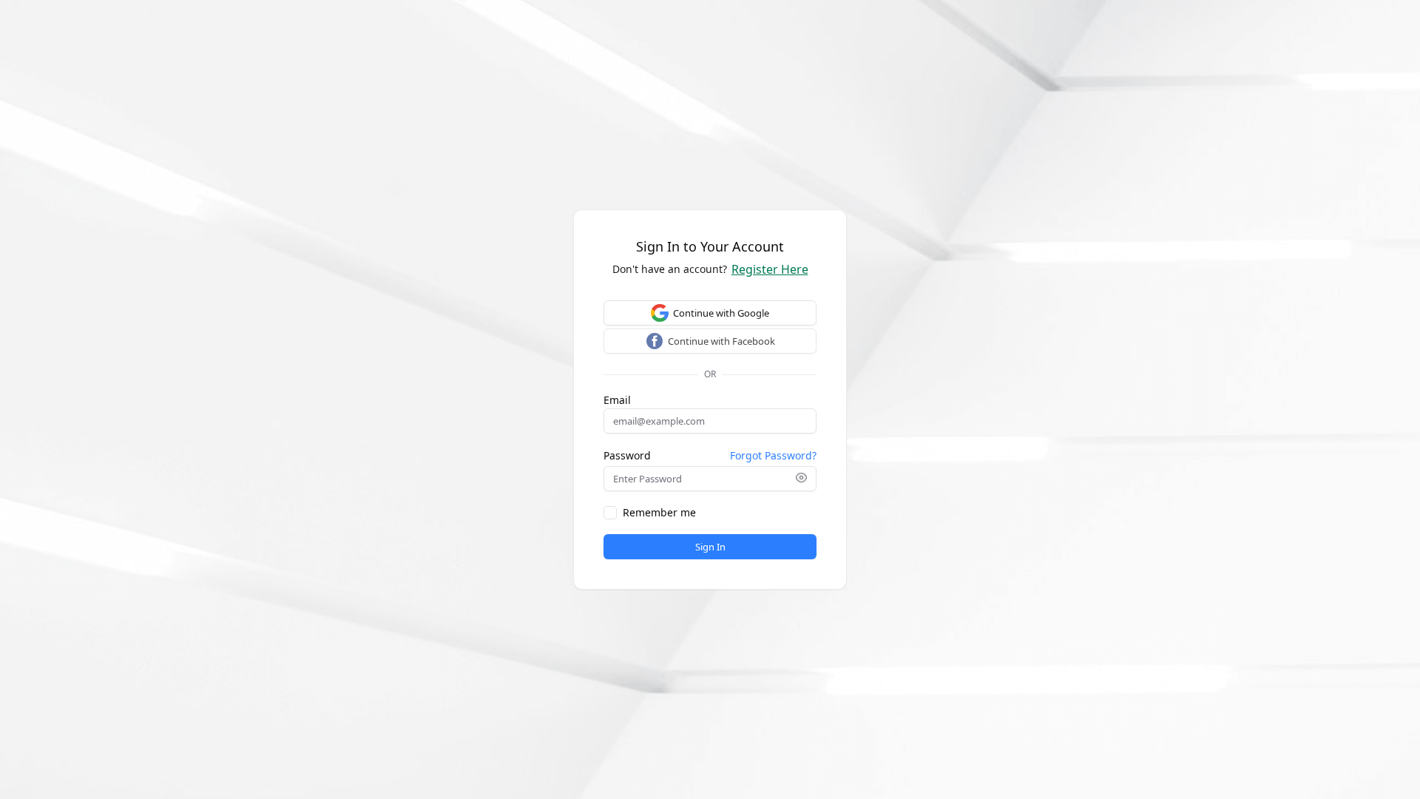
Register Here (769, 269)
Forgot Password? (773, 455)
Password (627, 456)
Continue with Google (721, 313)
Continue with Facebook (721, 341)
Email (617, 400)
